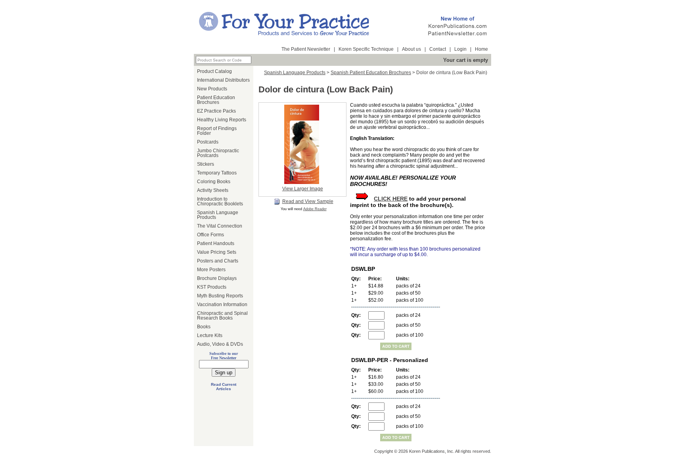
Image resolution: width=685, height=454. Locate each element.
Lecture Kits (209, 335)
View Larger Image (302, 189)
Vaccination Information (222, 304)
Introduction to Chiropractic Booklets (220, 201)
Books (203, 326)
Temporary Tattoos (217, 173)
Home (481, 49)
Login (460, 49)
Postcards (207, 142)
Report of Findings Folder (217, 131)
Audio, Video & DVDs (220, 344)
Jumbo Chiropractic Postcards (218, 153)
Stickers (205, 164)
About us (411, 49)
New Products (212, 89)
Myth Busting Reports (220, 296)
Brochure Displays (217, 278)
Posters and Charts (217, 261)
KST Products (211, 287)
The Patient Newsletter (305, 49)
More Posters (211, 269)
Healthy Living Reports (221, 120)
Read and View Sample (307, 201)
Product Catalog (214, 71)
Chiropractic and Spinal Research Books (222, 315)
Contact (437, 49)
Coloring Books (213, 181)
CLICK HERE (391, 198)
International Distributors (223, 80)
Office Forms (210, 235)
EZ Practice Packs (216, 111)
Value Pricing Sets (216, 252)
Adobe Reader (315, 209)
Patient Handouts (215, 243)
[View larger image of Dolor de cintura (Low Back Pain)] (302, 144)
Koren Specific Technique (366, 49)
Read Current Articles (223, 386)
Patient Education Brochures (216, 100)
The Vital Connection (219, 226)
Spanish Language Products (217, 215)
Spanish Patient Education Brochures (371, 72)
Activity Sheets (212, 190)
